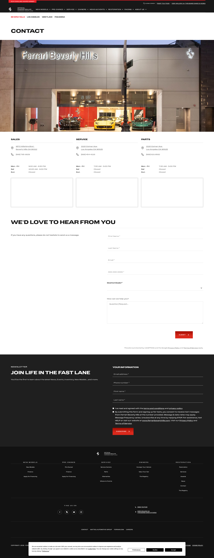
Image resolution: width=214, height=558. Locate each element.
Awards (183, 476)
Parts (106, 471)
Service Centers (106, 467)
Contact (183, 486)
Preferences (136, 550)
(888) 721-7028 (163, 3)
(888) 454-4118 (88, 154)
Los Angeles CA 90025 (92, 147)
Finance (30, 471)
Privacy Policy (174, 348)
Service (70, 9)
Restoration (114, 9)
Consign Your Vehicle (144, 467)
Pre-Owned (57, 9)
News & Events (97, 9)
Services (183, 471)
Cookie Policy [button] (92, 549)
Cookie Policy (197, 545)
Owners (82, 9)
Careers (129, 529)
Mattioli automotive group (101, 529)
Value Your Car (144, 471)
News (183, 481)
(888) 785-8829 (23, 154)
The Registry (144, 476)
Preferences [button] (45, 551)
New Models (42, 9)
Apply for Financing (30, 476)
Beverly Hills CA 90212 (26, 147)
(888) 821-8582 (153, 154)
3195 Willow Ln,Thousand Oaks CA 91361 (188, 3)
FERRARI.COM (119, 529)
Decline (155, 550)
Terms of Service (191, 348)
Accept (173, 550)
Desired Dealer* (115, 283)
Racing (128, 9)
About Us (139, 9)
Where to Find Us (106, 481)
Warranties (106, 476)
